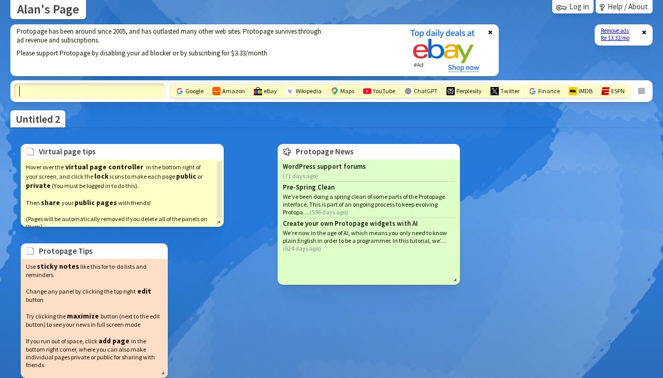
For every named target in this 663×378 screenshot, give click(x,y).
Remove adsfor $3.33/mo (615, 34)
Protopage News (325, 151)
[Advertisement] (203, 50)
